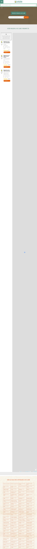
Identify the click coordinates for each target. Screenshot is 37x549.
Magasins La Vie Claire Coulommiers (14, 530)
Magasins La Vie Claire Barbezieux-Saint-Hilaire (14, 501)
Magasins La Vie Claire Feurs (21, 541)
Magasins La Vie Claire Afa (6, 483)
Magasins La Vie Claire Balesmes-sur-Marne (29, 498)
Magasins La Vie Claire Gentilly (14, 547)
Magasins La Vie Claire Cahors (14, 514)
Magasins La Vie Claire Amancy (29, 486)
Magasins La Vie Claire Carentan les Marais (29, 514)
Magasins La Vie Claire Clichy (21, 528)
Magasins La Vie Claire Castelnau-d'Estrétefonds (14, 517)
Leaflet (20, 471)
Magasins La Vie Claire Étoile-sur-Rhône (6, 541)
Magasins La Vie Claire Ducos (14, 539)
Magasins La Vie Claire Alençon (14, 486)
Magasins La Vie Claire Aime (14, 483)
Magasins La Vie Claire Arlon (30, 491)
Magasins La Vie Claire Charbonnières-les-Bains (6, 522)
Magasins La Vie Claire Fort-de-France (6, 544)
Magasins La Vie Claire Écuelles (29, 539)
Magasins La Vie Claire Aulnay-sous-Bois (21, 494)
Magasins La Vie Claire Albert (6, 486)
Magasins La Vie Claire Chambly (14, 520)
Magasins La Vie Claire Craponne (29, 530)
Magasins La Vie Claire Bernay (21, 506)
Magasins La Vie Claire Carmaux (6, 517)
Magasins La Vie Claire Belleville (29, 503)
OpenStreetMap (35, 471)
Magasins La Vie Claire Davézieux (21, 533)
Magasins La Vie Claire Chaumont (6, 528)
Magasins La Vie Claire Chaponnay (29, 520)
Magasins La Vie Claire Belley (6, 506)
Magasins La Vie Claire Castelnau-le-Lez (21, 517)
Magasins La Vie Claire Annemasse (21, 489)
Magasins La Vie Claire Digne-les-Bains (14, 536)
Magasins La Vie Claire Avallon (6, 498)
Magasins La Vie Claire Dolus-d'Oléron (6, 539)
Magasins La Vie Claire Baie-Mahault (21, 498)
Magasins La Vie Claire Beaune (6, 503)
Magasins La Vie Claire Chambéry (6, 520)
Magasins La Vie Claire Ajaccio (29, 484)
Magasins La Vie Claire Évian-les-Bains (14, 541)
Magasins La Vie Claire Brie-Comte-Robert (14, 511)
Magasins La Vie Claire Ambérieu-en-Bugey (6, 489)
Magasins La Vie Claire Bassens (21, 501)
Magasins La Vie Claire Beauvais (21, 503)
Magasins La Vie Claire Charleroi (21, 522)
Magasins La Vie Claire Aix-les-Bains (22, 484)
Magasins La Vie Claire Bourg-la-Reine (21, 509)
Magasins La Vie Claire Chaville (14, 528)
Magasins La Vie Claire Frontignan (14, 544)
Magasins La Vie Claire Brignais (29, 511)
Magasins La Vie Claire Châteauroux (14, 525)
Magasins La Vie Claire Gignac (21, 547)
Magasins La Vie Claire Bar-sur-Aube (6, 501)
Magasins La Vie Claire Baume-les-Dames (29, 501)
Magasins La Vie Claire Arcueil (21, 492)
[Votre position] (25, 252)
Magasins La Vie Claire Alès (22, 486)
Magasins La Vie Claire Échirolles (21, 539)
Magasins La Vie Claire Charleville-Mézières (29, 522)
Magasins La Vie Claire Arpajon (6, 494)
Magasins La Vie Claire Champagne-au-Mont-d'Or (22, 520)
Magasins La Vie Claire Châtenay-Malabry (21, 525)
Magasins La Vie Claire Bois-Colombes (6, 509)
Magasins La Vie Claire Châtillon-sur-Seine (29, 525)
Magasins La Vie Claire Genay (6, 547)
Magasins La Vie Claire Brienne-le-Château (21, 511)
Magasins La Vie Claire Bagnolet (14, 498)
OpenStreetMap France (27, 471)
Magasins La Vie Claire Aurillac (29, 494)
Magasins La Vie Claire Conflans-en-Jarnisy (29, 528)
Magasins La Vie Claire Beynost (29, 506)
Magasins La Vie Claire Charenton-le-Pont (14, 522)
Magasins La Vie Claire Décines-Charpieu (29, 533)
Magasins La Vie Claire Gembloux (29, 544)
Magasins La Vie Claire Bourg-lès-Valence (29, 509)
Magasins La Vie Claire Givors (29, 547)
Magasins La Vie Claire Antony (6, 492)
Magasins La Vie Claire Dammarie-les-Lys (14, 533)
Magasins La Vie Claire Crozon (6, 533)
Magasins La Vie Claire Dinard (29, 536)
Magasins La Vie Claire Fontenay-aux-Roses (29, 541)
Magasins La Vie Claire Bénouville (14, 506)
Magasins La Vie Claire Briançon (6, 511)
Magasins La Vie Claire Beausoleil (14, 503)
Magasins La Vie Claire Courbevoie (21, 530)
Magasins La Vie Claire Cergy (29, 517)
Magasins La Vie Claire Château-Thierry (6, 525)
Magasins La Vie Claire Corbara (6, 530)
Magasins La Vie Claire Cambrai (21, 514)
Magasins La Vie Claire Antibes (29, 489)
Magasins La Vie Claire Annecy (14, 489)
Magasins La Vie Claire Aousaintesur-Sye (14, 492)
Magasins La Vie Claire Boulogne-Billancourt (14, 509)
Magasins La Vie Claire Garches (21, 544)
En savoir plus (5, 52)
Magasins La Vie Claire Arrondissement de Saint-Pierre (14, 495)
